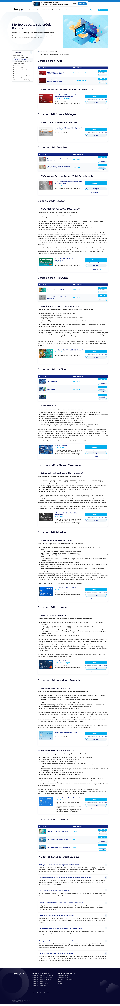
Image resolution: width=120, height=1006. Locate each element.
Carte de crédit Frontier (18, 63)
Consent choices (5, 1005)
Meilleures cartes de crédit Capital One (41, 979)
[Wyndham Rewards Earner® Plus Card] (46, 802)
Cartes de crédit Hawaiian (19, 65)
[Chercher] (91, 10)
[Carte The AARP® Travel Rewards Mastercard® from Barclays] (42, 73)
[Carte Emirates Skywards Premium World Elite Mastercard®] (42, 167)
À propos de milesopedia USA (65, 979)
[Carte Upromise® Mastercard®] (46, 665)
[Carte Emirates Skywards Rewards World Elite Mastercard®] (42, 159)
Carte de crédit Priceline (19, 71)
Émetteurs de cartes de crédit (40, 973)
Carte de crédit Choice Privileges (21, 57)
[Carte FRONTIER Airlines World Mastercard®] (46, 262)
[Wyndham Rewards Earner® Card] (46, 736)
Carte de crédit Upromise (19, 74)
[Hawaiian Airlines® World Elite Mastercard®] (42, 290)
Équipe (60, 983)
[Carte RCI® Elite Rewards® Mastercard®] (42, 831)
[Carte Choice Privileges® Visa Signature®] (46, 132)
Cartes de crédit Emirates (19, 59)
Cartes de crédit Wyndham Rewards (21, 76)
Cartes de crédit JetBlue (19, 67)
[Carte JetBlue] (42, 389)
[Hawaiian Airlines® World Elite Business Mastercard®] (42, 297)
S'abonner (104, 10)
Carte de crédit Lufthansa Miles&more (22, 69)
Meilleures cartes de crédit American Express (43, 975)
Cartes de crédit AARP (18, 55)
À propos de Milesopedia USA (66, 973)
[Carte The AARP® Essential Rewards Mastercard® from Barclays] (42, 80)
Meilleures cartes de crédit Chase (40, 981)
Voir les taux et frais (102, 73)
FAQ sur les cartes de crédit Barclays (21, 80)
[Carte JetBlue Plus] (42, 381)
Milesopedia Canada (63, 975)
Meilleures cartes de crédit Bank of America (42, 977)
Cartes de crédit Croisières (19, 78)
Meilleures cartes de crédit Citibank (40, 983)
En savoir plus (95, 106)
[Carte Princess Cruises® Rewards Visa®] (42, 839)
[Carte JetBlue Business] (42, 397)
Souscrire (102, 70)
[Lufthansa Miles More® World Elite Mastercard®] (46, 517)
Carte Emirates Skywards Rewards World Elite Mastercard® (23, 61)
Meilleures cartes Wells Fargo (39, 985)
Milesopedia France (63, 977)
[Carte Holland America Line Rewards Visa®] (42, 847)
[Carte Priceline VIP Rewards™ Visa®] (46, 592)
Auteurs (60, 981)
